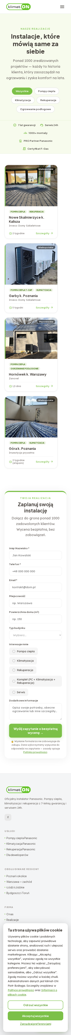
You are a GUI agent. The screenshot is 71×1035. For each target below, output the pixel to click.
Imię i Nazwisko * (19, 548)
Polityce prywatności (21, 990)
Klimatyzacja (23, 100)
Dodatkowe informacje (23, 700)
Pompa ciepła (26, 651)
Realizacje (12, 919)
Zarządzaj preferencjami (35, 1023)
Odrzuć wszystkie (35, 1005)
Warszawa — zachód (19, 881)
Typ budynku (17, 627)
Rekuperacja (48, 100)
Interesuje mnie (18, 644)
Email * (13, 580)
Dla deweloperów (17, 854)
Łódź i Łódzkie (15, 887)
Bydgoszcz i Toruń (17, 893)
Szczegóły (44, 233)
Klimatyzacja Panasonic (21, 843)
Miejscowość (17, 596)
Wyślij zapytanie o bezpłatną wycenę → (36, 731)
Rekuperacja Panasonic (20, 849)
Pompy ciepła (46, 91)
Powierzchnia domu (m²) (24, 612)
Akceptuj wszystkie (35, 1016)
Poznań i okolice (16, 876)
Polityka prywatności (35, 752)
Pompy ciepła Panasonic (21, 838)
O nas (9, 914)
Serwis (21, 692)
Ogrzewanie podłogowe (35, 109)
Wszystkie (22, 91)
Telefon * (15, 564)
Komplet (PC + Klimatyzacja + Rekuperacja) (36, 681)
